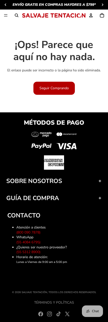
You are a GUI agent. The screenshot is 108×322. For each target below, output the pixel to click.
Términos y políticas (54, 302)
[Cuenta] (90, 15)
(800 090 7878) (29, 232)
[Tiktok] (59, 314)
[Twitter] (67, 314)
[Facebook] (41, 314)
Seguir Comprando (54, 88)
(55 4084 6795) (29, 242)
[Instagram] (49, 314)
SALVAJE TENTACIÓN (34, 292)
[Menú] (6, 15)
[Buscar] (16, 15)
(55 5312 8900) (29, 252)
